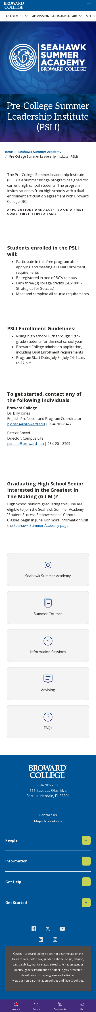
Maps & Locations (48, 821)
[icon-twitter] (48, 928)
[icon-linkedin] (41, 939)
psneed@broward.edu (25, 443)
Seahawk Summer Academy (39, 152)
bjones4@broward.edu (26, 423)
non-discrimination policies (41, 980)
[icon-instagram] (55, 939)
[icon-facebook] (34, 928)
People (46, 840)
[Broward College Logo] (14, 5)
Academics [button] (14, 16)
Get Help (46, 881)
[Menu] (89, 5)
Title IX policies (74, 980)
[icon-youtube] (62, 928)
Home (8, 152)
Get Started (46, 902)
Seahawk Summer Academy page (41, 525)
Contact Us (48, 815)
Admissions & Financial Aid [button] (54, 16)
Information (46, 861)
